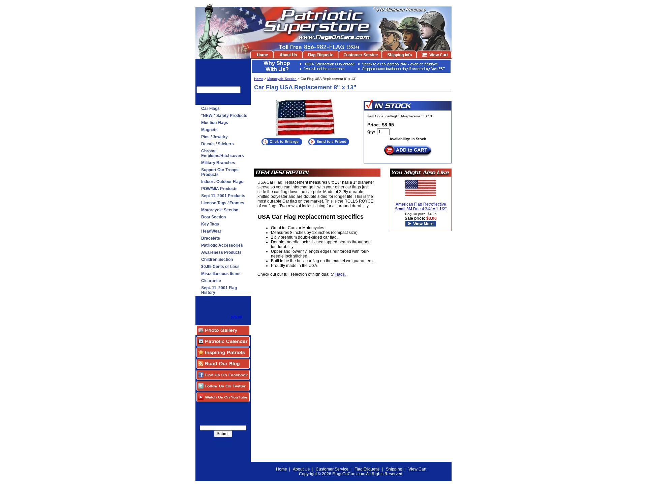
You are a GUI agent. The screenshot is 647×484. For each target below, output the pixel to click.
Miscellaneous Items (221, 273)
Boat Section (213, 217)
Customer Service (332, 469)
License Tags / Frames (222, 203)
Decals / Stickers (217, 144)
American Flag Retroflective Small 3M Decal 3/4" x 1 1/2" (420, 206)
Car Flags (210, 108)
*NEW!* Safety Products (224, 115)
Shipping (394, 469)
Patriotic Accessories (222, 245)
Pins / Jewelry (214, 136)
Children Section (217, 259)
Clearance (211, 280)
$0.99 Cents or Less (220, 266)
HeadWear (211, 231)
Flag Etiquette (367, 469)
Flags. (340, 274)
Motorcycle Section (219, 210)
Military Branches (218, 162)
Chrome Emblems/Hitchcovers (222, 153)
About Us (301, 469)
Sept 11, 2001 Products (223, 195)
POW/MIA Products (219, 188)
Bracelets (210, 238)
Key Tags (210, 224)
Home (258, 79)
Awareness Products (221, 252)
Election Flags (214, 122)
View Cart (417, 469)
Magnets (209, 129)
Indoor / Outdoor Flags (222, 181)
